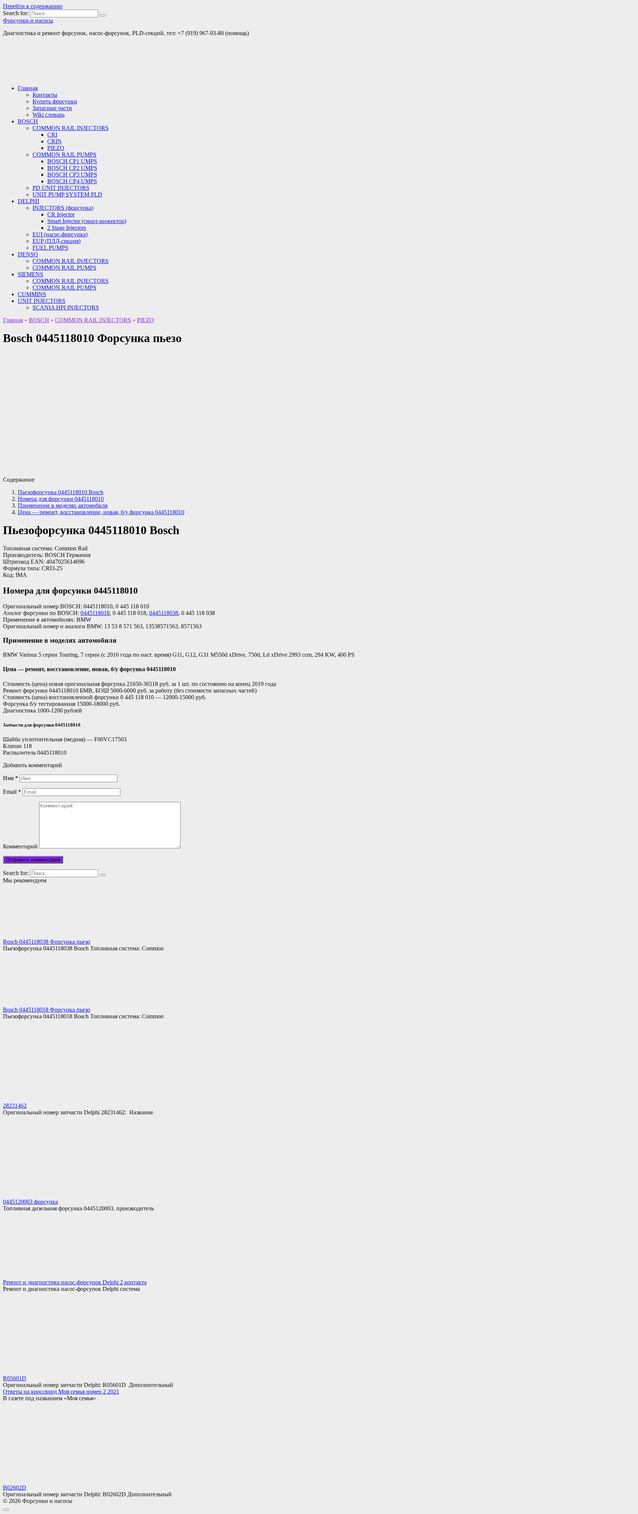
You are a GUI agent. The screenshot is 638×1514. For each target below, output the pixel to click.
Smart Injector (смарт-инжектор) (86, 221)
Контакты (44, 95)
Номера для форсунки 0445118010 (61, 499)
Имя (10, 778)
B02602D (14, 1487)
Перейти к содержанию (32, 6)
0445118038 (163, 613)
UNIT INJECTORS (41, 301)
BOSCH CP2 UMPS (72, 168)
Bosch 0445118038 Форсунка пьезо (46, 942)
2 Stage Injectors (66, 228)
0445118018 (95, 613)
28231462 (15, 1106)
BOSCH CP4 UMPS (72, 181)
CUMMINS (32, 294)
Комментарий (20, 846)
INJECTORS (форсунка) (62, 208)
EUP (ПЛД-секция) (56, 241)
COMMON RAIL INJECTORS (70, 128)
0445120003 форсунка (30, 1202)
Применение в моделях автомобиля (62, 505)
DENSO (28, 254)
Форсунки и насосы (28, 20)
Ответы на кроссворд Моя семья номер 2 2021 (61, 1391)
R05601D (14, 1378)
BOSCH (28, 121)
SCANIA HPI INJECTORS (65, 307)
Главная (28, 88)
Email (12, 792)
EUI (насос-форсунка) (60, 234)
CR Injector (61, 214)
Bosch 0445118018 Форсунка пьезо (46, 1010)
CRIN (54, 141)
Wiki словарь (48, 115)
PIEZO (55, 148)
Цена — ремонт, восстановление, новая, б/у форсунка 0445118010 (101, 512)
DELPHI (28, 201)
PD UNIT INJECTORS (60, 188)
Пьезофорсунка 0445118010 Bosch (60, 492)
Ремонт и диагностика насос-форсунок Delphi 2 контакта (75, 1282)
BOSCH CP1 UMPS (72, 161)
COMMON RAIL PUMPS (64, 154)
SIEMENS (30, 274)
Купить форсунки (54, 101)
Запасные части (52, 108)
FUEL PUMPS (50, 248)
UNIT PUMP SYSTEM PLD (67, 194)
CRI (52, 134)
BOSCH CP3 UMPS (72, 174)
